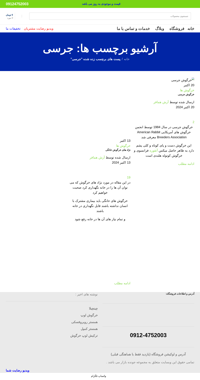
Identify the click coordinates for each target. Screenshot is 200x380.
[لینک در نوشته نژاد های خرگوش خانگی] (100, 186)
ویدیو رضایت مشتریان (38, 28)
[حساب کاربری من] (25, 16)
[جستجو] (33, 16)
